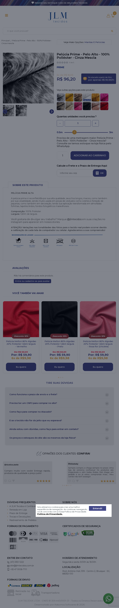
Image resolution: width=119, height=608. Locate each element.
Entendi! (97, 508)
